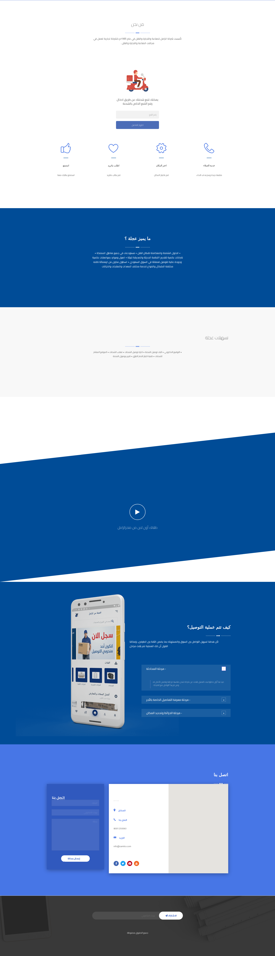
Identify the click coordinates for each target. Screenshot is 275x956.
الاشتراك (172, 916)
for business (138, 10)
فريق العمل (99, 10)
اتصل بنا (83, 10)
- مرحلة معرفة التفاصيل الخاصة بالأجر (168, 699)
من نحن (169, 10)
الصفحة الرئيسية (186, 10)
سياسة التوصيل (118, 10)
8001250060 (56, 10)
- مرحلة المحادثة (156, 668)
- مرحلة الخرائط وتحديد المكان (164, 713)
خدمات (155, 10)
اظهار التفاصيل (138, 125)
